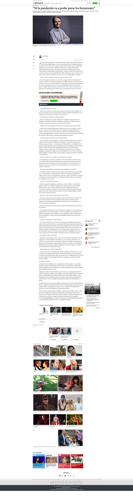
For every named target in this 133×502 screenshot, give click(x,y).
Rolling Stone (70, 482)
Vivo (95, 479)
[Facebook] (59, 476)
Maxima (82, 482)
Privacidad (66, 484)
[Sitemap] (73, 475)
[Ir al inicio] (39, 3)
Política (52, 3)
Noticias (83, 479)
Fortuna (63, 481)
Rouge (70, 481)
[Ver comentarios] (99, 5)
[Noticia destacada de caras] (64, 455)
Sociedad (60, 3)
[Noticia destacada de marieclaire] (52, 455)
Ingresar (89, 3)
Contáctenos (62, 484)
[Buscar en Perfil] (99, 0)
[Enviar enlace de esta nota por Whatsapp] (34, 62)
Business (71, 479)
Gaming (93, 479)
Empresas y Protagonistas (77, 479)
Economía (43, 479)
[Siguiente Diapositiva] (82, 335)
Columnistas (89, 221)
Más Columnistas (95, 247)
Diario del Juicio (99, 479)
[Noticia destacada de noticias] (39, 455)
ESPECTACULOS (35, 5)
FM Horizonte (78, 481)
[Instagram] (68, 475)
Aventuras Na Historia (64, 482)
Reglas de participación (75, 484)
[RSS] (70, 475)
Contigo (58, 482)
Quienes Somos (57, 484)
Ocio (61, 479)
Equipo (70, 484)
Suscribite (95, 3)
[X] (62, 475)
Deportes (58, 479)
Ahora (33, 479)
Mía (72, 481)
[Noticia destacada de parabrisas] (77, 455)
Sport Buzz (75, 482)
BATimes (74, 481)
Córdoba (64, 479)
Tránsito (81, 484)
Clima (55, 479)
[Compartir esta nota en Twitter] (34, 59)
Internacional (51, 479)
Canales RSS (52, 484)
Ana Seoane (45, 56)
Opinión (56, 3)
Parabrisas (66, 481)
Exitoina (89, 479)
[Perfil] (39, 453)
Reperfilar (67, 479)
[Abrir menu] (33, 3)
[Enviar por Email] (34, 66)
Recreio (79, 482)
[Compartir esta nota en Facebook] (34, 56)
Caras (87, 479)
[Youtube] (65, 475)
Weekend (59, 481)
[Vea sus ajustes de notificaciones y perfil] (99, 3)
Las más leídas (89, 284)
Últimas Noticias (47, 3)
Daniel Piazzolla (42, 321)
